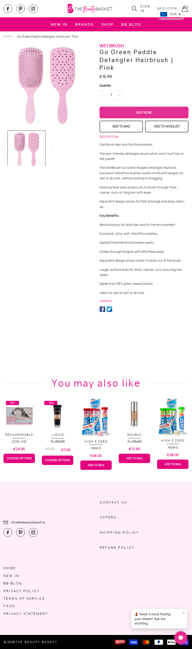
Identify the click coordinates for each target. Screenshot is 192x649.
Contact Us (113, 502)
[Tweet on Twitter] (109, 309)
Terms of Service (24, 598)
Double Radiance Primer (134, 435)
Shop (107, 24)
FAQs (9, 606)
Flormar (58, 442)
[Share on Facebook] (102, 309)
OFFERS (108, 517)
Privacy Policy (22, 591)
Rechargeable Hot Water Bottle (19, 435)
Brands (84, 24)
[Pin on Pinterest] (116, 309)
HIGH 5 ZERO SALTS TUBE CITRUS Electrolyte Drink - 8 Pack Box (173, 441)
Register (167, 9)
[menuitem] (59, 24)
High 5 (96, 448)
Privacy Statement (26, 614)
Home (10, 568)
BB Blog (131, 24)
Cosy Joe (19, 442)
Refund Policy (117, 547)
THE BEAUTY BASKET (36, 642)
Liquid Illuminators (57, 435)
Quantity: (106, 85)
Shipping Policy (119, 532)
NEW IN (59, 24)
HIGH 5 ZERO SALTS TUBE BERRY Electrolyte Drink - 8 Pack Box (96, 442)
